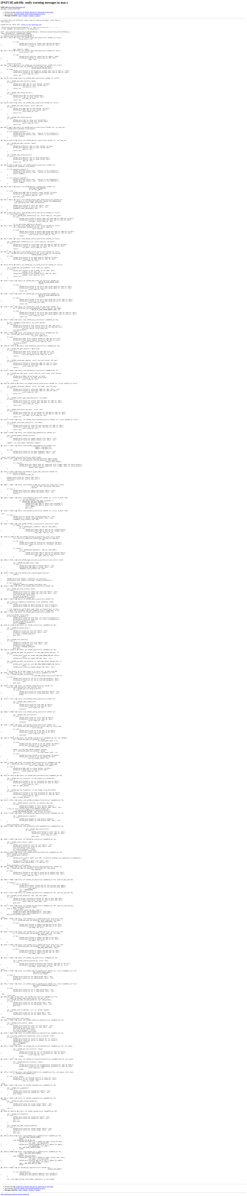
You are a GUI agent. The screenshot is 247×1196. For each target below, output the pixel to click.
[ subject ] (32, 15)
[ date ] (20, 15)
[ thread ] (25, 15)
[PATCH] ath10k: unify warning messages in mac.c (29, 14)
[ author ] (38, 15)
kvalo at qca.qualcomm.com (16, 7)
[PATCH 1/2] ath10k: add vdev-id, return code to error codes (34, 12)
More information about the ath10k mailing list (15, 1194)
